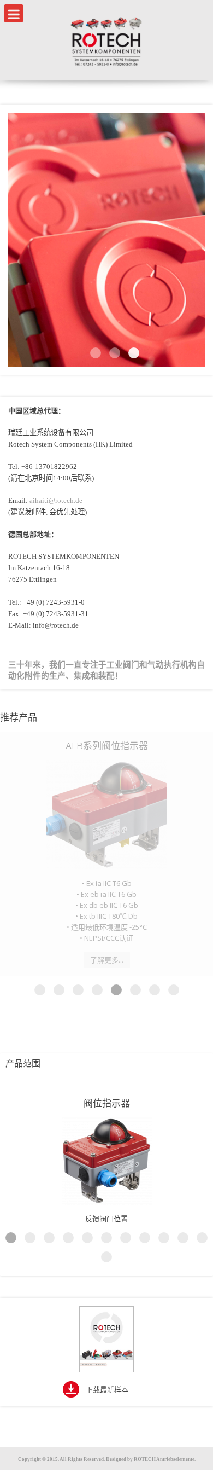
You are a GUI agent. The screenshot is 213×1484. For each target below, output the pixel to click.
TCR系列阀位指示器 (106, 745)
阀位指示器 (107, 1029)
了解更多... (106, 886)
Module (133, 352)
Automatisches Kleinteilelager (114, 352)
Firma (95, 352)
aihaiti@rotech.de (55, 500)
